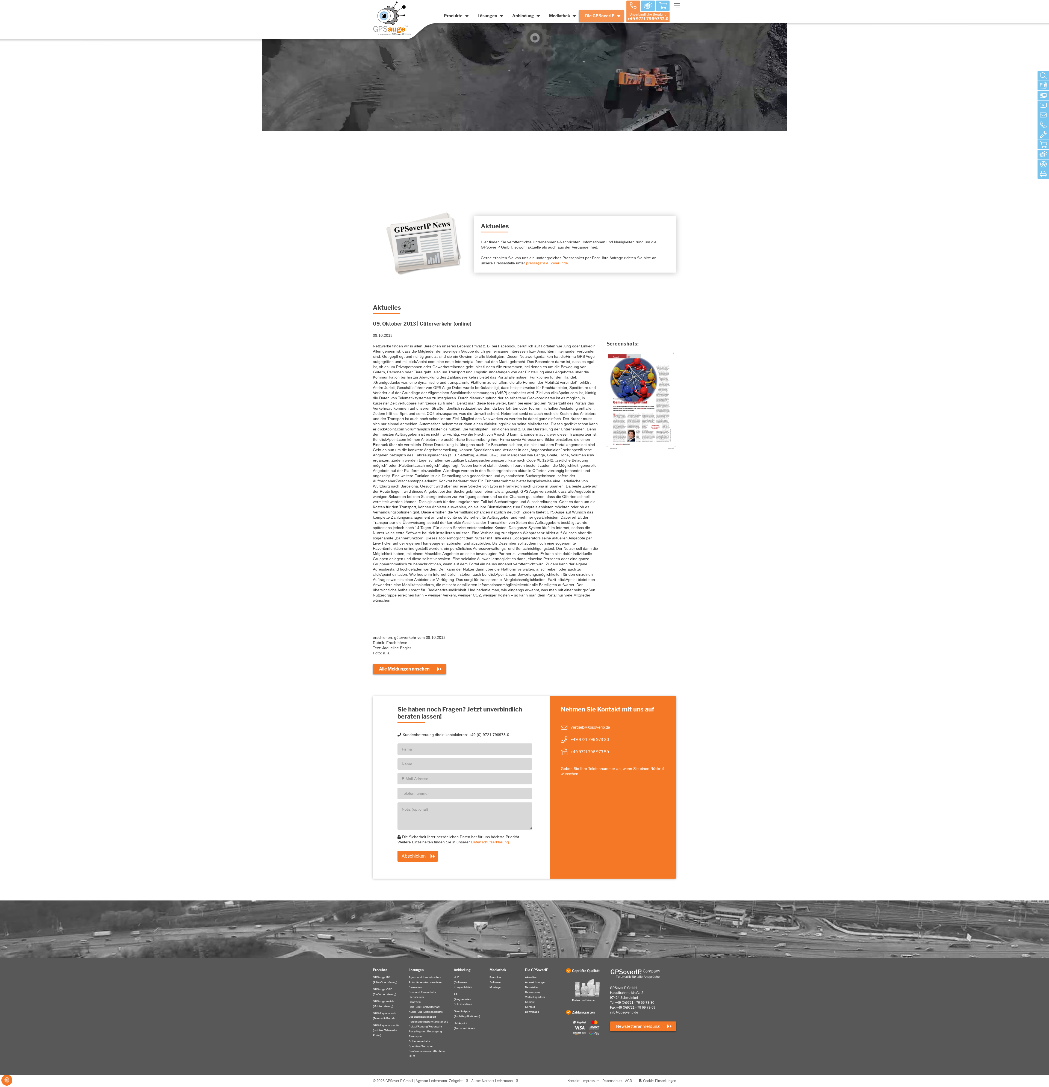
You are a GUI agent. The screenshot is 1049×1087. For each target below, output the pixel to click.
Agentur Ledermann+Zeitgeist (439, 1081)
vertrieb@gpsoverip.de (590, 727)
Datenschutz (612, 1081)
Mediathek (559, 15)
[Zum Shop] (662, 6)
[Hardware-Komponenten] (1043, 86)
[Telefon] (1043, 125)
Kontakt (573, 1081)
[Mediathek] (1043, 105)
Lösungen (487, 15)
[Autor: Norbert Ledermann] (517, 1081)
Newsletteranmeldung (638, 1026)
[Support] (1043, 135)
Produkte (453, 15)
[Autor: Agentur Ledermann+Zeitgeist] (467, 1081)
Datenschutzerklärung (490, 842)
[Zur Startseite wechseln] (643, 973)
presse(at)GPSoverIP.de (547, 263)
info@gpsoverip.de (624, 1012)
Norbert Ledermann (497, 1081)
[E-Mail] (1043, 115)
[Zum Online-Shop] (1043, 145)
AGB (628, 1081)
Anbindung (523, 15)
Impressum (591, 1081)
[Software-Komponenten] (1043, 96)
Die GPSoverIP (600, 15)
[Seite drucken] (1043, 174)
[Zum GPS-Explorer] (1043, 154)
